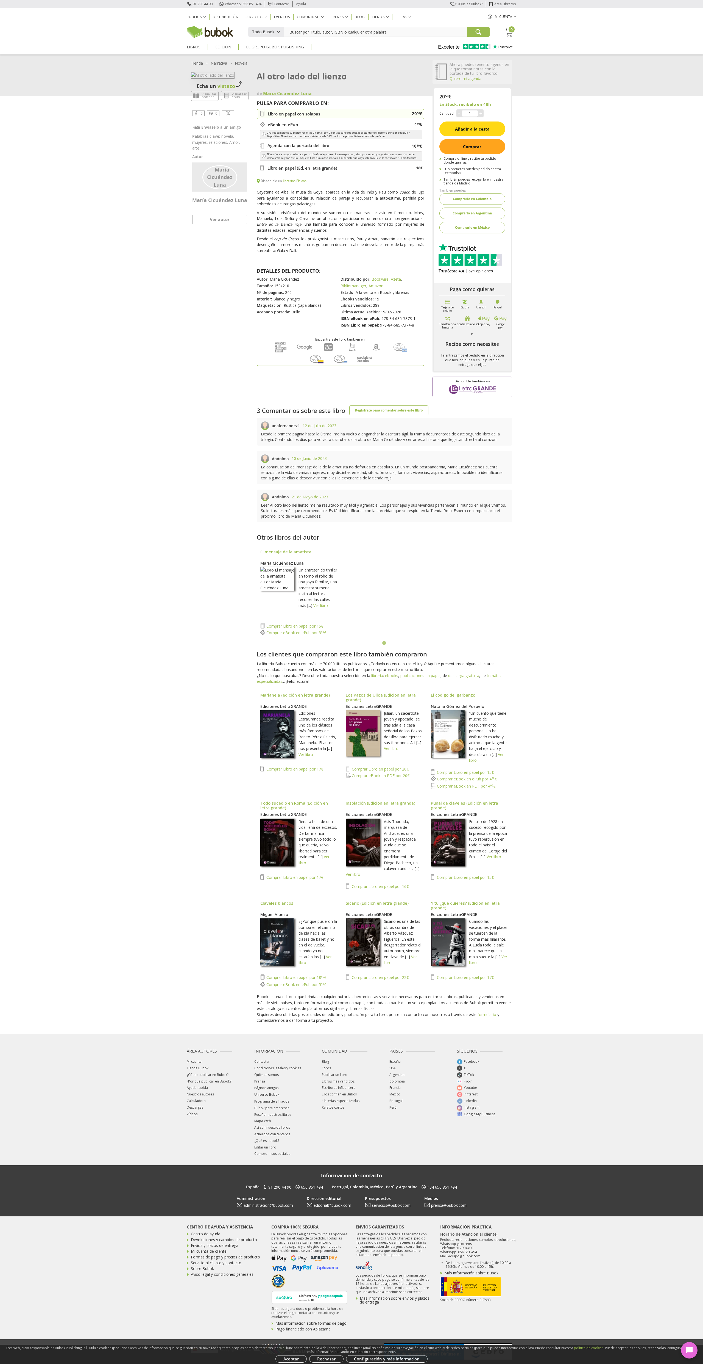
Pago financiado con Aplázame (303, 1329)
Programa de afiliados (271, 1101)
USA (392, 1068)
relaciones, (219, 142)
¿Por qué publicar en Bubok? (209, 1081)
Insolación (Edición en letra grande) (380, 803)
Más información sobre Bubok (471, 1272)
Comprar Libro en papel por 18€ (295, 977)
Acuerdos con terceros (272, 1134)
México (394, 1094)
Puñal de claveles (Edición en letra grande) (464, 805)
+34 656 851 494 (442, 1187)
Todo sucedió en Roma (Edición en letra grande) (294, 805)
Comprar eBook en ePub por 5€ (295, 984)
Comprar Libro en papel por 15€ (294, 626)
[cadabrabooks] (364, 363)
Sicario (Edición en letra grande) (377, 903)
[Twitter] (228, 113)
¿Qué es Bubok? (470, 4)
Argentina (396, 1074)
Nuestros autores (200, 1094)
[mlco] (316, 363)
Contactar (281, 4)
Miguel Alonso (274, 914)
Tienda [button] (378, 17)
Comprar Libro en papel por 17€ (294, 769)
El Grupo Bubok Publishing (275, 46)
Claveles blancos (276, 903)
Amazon (376, 285)
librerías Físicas (294, 180)
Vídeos (192, 1114)
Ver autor (220, 219)
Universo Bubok (266, 1094)
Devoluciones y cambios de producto (224, 1239)
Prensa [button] (337, 17)
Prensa (259, 1081)
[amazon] (376, 351)
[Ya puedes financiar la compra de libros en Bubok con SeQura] (309, 1296)
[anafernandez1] (265, 425)
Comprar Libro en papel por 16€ (380, 886)
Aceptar (291, 1359)
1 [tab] (384, 643)
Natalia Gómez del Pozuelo (457, 706)
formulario (487, 1014)
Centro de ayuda (205, 1233)
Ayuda (301, 3)
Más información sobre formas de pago (311, 1323)
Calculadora (196, 1100)
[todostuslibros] (280, 351)
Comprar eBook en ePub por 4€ (466, 779)
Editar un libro (265, 1147)
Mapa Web (262, 1121)
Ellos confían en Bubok (339, 1094)
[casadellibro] (352, 351)
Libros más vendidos (338, 1081)
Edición (223, 46)
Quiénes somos (266, 1074)
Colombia (397, 1081)
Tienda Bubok (197, 1068)
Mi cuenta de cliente (209, 1251)
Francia (395, 1087)
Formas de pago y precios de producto (225, 1257)
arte (195, 148)
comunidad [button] (308, 17)
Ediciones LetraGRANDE (283, 706)
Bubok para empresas (271, 1108)
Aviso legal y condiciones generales (222, 1274)
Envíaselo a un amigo (221, 127)
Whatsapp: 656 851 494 (243, 4)
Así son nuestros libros (272, 1127)
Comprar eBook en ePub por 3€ (295, 632)
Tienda (197, 63)
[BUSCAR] (478, 32)
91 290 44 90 (203, 4)
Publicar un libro (334, 1074)
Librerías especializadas (340, 1100)
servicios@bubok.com (391, 1205)
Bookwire (380, 279)
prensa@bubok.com (449, 1205)
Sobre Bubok (202, 1268)
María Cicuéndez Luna (219, 200)
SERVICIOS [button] (254, 17)
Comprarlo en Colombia (472, 199)
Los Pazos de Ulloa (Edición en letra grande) (381, 697)
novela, (227, 136)
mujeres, (200, 142)
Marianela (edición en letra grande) (295, 695)
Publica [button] (194, 17)
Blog (360, 17)
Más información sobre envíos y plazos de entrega (394, 1300)
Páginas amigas (266, 1088)
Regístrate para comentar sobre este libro (389, 410)
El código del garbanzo (453, 695)
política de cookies (588, 1348)
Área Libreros (505, 4)
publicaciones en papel (420, 675)
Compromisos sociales (272, 1153)
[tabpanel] (384, 593)
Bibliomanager (353, 285)
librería (377, 675)
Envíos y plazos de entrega (214, 1245)
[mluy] (340, 363)
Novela (241, 63)
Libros (193, 46)
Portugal (396, 1100)
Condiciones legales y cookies (277, 1068)
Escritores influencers (338, 1087)
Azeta (396, 279)
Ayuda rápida (197, 1087)
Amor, (234, 142)
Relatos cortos (333, 1107)
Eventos (282, 17)
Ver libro (320, 605)
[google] (304, 351)
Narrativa (219, 63)
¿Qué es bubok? (266, 1140)
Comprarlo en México (472, 227)
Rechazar (326, 1359)
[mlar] (400, 351)
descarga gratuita (463, 675)
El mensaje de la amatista (285, 551)
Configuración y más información (387, 1359)
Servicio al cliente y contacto (216, 1262)
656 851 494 (312, 1187)
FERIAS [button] (401, 17)
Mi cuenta (194, 1061)
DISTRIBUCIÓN (226, 17)
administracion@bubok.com (268, 1205)
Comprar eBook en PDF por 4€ (465, 786)
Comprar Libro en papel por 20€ (380, 769)
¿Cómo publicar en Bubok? (207, 1074)
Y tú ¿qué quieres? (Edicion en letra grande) (465, 905)
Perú (393, 1107)
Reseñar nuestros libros (272, 1114)
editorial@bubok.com (332, 1205)
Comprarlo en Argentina (472, 213)
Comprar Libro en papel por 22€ (380, 977)
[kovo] (328, 351)
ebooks (391, 675)
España (395, 1061)
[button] (502, 16)
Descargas (195, 1107)
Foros (326, 1068)
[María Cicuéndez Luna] (219, 176)
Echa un (216, 86)
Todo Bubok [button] (263, 31)
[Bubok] (210, 31)
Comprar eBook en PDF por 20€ (380, 775)
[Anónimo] (265, 458)
